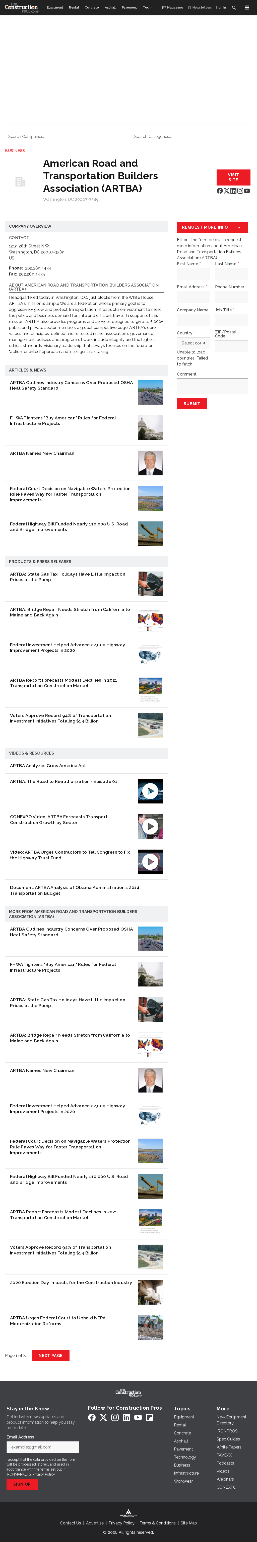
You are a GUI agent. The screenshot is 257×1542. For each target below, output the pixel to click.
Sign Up (22, 1484)
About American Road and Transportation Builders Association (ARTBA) (84, 287)
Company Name (193, 310)
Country (186, 333)
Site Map (189, 1523)
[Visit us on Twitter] (227, 191)
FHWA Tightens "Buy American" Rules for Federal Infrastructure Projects (63, 420)
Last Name (227, 264)
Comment (187, 374)
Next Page (51, 1355)
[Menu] (247, 8)
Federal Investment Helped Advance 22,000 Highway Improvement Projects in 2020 (67, 647)
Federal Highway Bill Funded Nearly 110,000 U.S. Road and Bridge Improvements (69, 526)
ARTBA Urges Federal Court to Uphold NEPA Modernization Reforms (57, 1320)
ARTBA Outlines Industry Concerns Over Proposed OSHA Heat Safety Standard (71, 385)
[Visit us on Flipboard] (149, 1417)
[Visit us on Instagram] (240, 191)
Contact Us (70, 1523)
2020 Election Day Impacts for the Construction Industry (71, 1282)
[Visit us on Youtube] (247, 191)
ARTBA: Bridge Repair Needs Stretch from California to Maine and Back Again (70, 612)
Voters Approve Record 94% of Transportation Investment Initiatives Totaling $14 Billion (60, 718)
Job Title (225, 310)
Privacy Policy (43, 1474)
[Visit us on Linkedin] (233, 191)
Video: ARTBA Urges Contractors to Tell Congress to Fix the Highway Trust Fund (70, 854)
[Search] (234, 8)
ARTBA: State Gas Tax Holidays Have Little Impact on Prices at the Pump (67, 576)
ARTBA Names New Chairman (42, 453)
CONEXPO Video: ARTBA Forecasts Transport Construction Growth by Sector (58, 819)
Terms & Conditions (158, 1523)
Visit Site (233, 177)
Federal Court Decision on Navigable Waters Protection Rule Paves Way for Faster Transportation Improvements (70, 494)
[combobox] (65, 136)
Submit (192, 403)
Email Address (192, 287)
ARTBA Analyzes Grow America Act (48, 765)
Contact (19, 238)
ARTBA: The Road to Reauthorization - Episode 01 (63, 781)
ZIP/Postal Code (226, 334)
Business (15, 150)
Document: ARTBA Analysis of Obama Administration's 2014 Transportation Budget (75, 890)
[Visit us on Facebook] (220, 191)
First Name (189, 264)
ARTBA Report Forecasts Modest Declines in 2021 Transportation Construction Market (63, 682)
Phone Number (229, 287)
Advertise (95, 1523)
